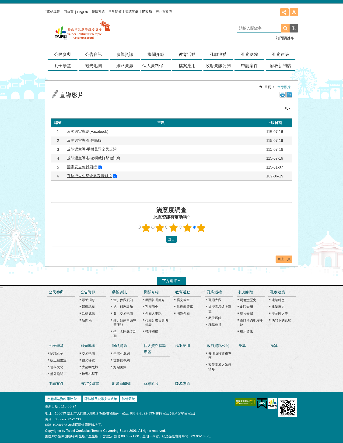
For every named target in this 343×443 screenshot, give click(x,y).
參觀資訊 (119, 292)
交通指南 (88, 353)
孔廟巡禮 (214, 292)
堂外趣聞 (56, 374)
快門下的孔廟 (281, 320)
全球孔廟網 (121, 353)
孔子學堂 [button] (62, 65)
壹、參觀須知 (123, 300)
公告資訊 (87, 292)
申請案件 (249, 65)
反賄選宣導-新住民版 (84, 140)
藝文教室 (183, 300)
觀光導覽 (88, 360)
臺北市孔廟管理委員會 (82, 32)
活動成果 (88, 313)
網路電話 (162, 413)
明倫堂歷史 (248, 300)
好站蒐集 (119, 367)
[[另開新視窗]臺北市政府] (272, 403)
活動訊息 (88, 307)
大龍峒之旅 (90, 367)
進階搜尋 (294, 28)
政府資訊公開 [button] (218, 65)
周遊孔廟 (183, 313)
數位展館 (214, 318)
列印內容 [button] (283, 95)
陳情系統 (98, 12)
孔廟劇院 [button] (249, 54)
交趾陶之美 (280, 313)
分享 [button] (284, 12)
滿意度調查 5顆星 (201, 227)
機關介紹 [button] (155, 54)
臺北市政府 (164, 12)
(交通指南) (113, 413)
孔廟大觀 (214, 300)
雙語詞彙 (131, 12)
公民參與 (62, 54)
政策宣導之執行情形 (219, 367)
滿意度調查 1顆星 (146, 227)
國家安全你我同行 (82, 167)
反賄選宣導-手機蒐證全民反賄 (92, 149)
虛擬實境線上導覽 (219, 309)
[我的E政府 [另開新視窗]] (262, 403)
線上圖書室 (58, 360)
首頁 (267, 87)
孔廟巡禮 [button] (218, 54)
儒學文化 (56, 367)
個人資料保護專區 (156, 65)
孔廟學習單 (185, 307)
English (82, 12)
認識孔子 (56, 353)
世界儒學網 (121, 360)
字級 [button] (294, 12)
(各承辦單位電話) (182, 413)
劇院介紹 (246, 307)
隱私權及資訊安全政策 (100, 399)
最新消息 (88, 300)
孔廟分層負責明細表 (156, 322)
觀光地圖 (87, 346)
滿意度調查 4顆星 (187, 227)
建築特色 (278, 300)
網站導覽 (53, 12)
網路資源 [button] (124, 65)
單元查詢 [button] (287, 108)
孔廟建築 (277, 292)
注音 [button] (289, 95)
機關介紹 (151, 292)
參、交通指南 (123, 313)
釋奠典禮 (214, 325)
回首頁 (69, 12)
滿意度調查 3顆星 (173, 227)
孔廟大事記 (153, 313)
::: (1, 288)
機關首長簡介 (155, 300)
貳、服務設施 (123, 307)
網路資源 (119, 346)
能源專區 (182, 383)
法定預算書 (89, 383)
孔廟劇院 (245, 292)
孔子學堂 (56, 346)
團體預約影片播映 (251, 322)
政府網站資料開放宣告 (63, 399)
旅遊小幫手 (90, 374)
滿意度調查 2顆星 (159, 227)
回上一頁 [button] (283, 259)
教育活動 (182, 292)
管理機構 (151, 331)
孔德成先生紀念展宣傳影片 (89, 176)
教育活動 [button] (187, 54)
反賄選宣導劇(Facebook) (87, 131)
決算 (242, 346)
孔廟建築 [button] (280, 54)
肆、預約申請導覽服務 (124, 322)
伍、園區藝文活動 (124, 334)
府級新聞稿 (280, 65)
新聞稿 (87, 320)
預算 (274, 346)
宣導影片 (283, 87)
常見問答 (115, 12)
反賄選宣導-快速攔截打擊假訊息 (93, 158)
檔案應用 (187, 65)
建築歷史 (278, 307)
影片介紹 (246, 313)
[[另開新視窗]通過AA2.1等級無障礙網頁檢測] (245, 402)
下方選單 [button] (169, 281)
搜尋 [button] (285, 28)
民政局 (147, 12)
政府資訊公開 (218, 346)
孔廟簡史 (151, 307)
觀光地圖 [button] (93, 65)
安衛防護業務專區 (219, 356)
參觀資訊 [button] (124, 54)
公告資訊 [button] (93, 54)
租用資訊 (246, 331)
